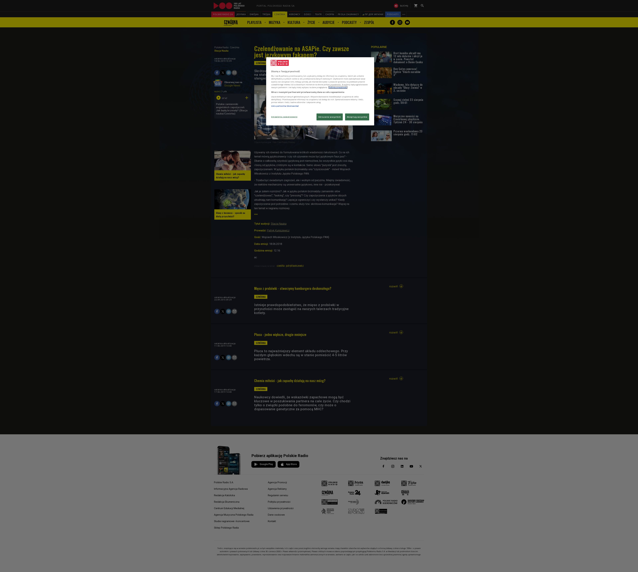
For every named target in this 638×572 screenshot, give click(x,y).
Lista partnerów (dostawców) (285, 106)
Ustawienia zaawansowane (284, 116)
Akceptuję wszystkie (357, 116)
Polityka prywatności (337, 87)
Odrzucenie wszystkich (329, 116)
